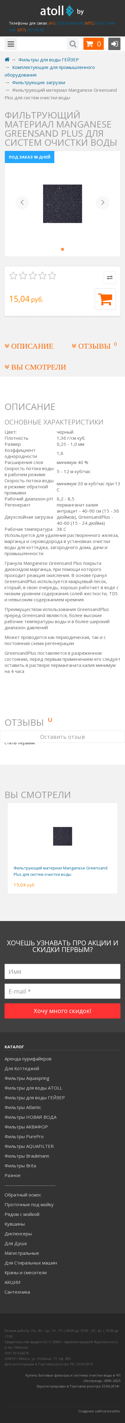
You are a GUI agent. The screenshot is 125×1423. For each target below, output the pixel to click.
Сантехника (17, 1292)
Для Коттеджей (22, 1068)
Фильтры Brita (20, 1165)
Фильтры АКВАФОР (26, 1127)
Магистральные (22, 1253)
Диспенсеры (18, 1233)
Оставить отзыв (62, 736)
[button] (22, 203)
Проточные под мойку (29, 1204)
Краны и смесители (26, 1272)
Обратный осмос (23, 1195)
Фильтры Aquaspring (27, 1078)
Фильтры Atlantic (23, 1107)
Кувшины (15, 1224)
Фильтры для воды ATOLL (33, 1088)
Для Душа (16, 1243)
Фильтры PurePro (24, 1136)
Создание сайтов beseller (99, 1411)
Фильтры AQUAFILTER (29, 1146)
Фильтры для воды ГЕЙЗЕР (35, 1097)
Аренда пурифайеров (28, 1059)
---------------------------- (30, 1185)
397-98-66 (35, 29)
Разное (13, 1175)
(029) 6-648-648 (69, 23)
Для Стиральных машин (31, 1263)
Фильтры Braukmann (27, 1156)
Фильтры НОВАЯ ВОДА (30, 1117)
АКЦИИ (12, 1282)
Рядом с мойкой (22, 1214)
